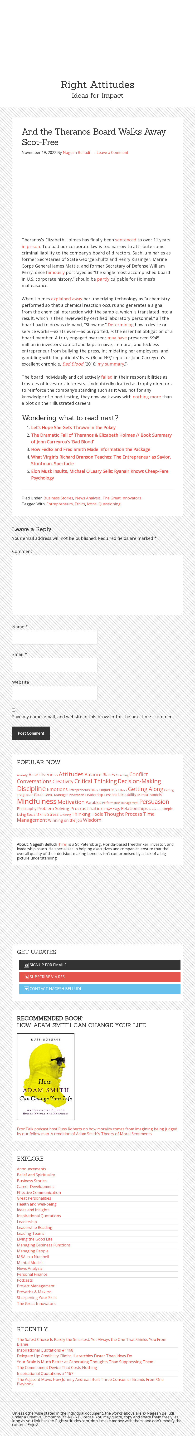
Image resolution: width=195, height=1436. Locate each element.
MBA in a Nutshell (33, 1256)
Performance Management (120, 803)
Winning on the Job (65, 820)
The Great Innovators (121, 498)
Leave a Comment (112, 152)
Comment (22, 551)
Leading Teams (30, 1233)
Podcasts (25, 1280)
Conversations (34, 781)
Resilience (155, 809)
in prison (31, 246)
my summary (111, 364)
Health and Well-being (37, 1204)
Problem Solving (53, 808)
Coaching (122, 775)
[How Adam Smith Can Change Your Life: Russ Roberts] (45, 1075)
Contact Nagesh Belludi (55, 988)
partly (103, 279)
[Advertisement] (97, 35)
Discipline (31, 788)
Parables (93, 802)
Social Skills (36, 814)
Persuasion (154, 801)
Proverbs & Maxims (34, 1291)
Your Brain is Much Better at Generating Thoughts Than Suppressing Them (85, 1361)
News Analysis (88, 498)
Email (19, 654)
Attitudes (71, 774)
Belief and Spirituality (36, 1174)
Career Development (35, 1186)
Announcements (31, 1169)
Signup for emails (48, 964)
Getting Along (145, 789)
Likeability (127, 794)
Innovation (76, 795)
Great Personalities (34, 1198)
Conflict (138, 774)
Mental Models (149, 794)
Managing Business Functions (44, 1245)
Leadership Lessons (101, 794)
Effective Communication (39, 1192)
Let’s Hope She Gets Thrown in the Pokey (73, 427)
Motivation (71, 802)
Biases (108, 774)
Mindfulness (37, 801)
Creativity (63, 781)
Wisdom (92, 819)
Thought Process (123, 814)
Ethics (80, 504)
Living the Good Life (35, 1239)
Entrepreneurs (59, 504)
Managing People (33, 1251)
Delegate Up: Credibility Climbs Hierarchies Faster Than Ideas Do (74, 1355)
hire (62, 844)
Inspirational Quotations (39, 1215)
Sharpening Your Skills (37, 1297)
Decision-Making (139, 781)
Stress (52, 814)
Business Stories (58, 498)
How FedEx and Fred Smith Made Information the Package (90, 449)
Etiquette (106, 789)
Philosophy (26, 808)
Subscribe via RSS (47, 976)
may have (117, 338)
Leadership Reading (34, 1227)
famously (55, 272)
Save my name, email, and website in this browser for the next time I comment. (93, 716)
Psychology (112, 809)
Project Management (35, 1286)
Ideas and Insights (33, 1209)
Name (20, 627)
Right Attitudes (97, 84)
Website (20, 682)
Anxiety (22, 775)
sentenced (125, 240)
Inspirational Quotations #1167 (45, 1373)
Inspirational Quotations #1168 (45, 1350)
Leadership (27, 1221)
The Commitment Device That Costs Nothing (57, 1367)
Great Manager (56, 794)
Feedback (121, 790)
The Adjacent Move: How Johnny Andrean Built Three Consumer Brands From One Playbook (90, 1382)
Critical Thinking (95, 781)
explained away (66, 299)
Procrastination (86, 808)
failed (106, 377)
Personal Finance (32, 1274)
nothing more (147, 397)
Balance (93, 774)
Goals (39, 794)
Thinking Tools (87, 814)
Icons (92, 504)
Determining (121, 324)
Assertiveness (43, 774)
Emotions (57, 789)
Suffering (65, 814)
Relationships (134, 808)
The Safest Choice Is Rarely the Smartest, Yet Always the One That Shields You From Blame (91, 1342)
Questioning (109, 504)
